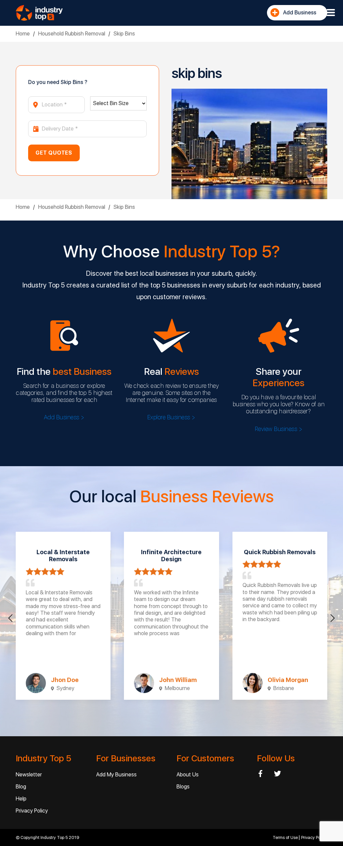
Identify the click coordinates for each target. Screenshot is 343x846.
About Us (188, 774)
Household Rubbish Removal (71, 33)
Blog (21, 786)
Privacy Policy (32, 811)
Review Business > (279, 428)
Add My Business (116, 774)
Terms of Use (286, 837)
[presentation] (10, 618)
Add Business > (64, 417)
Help (21, 798)
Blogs (183, 786)
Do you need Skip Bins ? (57, 82)
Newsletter (29, 774)
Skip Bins (124, 33)
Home (23, 33)
